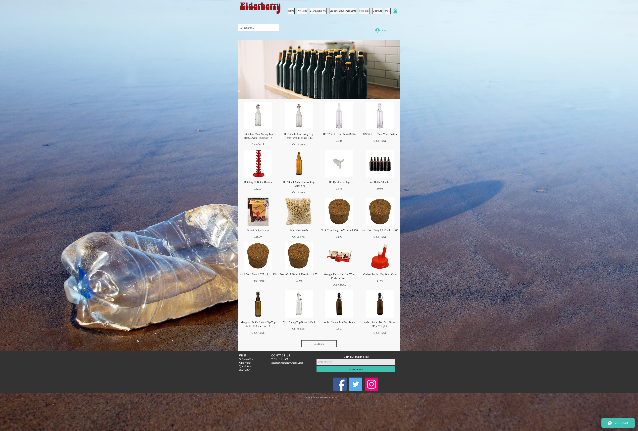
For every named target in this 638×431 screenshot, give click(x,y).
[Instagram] (371, 384)
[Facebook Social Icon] (340, 384)
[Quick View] (258, 115)
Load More (319, 343)
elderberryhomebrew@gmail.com (287, 362)
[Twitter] (355, 384)
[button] (342, 11)
